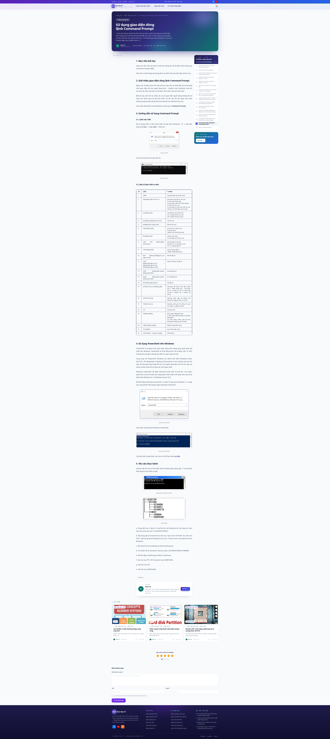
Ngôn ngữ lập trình (151, 717)
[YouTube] (216, 1)
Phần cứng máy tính (130, 15)
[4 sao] (168, 655)
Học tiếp (199, 140)
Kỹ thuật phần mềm (151, 714)
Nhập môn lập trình (176, 722)
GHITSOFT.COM (138, 736)
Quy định (125, 1)
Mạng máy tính (150, 728)
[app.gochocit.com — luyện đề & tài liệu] (122, 726)
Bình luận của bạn (117, 672)
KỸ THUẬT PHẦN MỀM (174, 6)
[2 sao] (161, 655)
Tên (113, 688)
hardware (140, 577)
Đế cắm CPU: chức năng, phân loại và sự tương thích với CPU (200, 630)
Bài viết (184, 589)
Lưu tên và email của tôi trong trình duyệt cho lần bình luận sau (130, 695)
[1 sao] (157, 655)
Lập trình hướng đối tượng (178, 728)
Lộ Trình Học (131, 1)
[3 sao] (165, 655)
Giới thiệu (114, 1)
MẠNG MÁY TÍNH (159, 6)
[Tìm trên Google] (216, 6)
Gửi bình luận (120, 700)
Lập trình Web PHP (176, 719)
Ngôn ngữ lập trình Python (178, 717)
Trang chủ (119, 15)
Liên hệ (119, 1)
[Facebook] (213, 2)
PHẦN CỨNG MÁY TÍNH (143, 6)
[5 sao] (172, 655)
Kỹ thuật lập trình (151, 719)
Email (168, 688)
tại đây (177, 456)
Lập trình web (150, 722)
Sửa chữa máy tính (151, 725)
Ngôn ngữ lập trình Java (178, 714)
